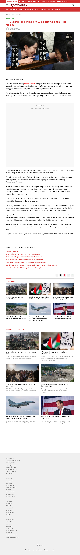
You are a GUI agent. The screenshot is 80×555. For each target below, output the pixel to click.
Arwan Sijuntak (14, 28)
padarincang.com (11, 469)
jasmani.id (9, 526)
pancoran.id (9, 481)
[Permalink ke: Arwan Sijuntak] (7, 29)
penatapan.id (10, 512)
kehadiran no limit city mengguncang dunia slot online (23, 433)
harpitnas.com (10, 485)
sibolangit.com (10, 463)
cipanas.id (9, 501)
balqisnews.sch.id (11, 530)
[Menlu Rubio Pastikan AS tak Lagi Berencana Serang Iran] (63, 309)
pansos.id (9, 533)
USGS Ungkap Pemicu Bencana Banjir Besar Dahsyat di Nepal (26, 262)
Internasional (10, 19)
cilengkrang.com (11, 471)
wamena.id (9, 508)
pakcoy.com (10, 494)
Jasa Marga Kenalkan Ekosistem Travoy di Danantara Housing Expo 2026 (33, 1)
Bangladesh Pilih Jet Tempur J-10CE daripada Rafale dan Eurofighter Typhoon (31, 265)
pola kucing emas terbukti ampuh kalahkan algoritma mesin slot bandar (28, 438)
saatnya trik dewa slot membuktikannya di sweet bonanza (24, 442)
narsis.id (8, 490)
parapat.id (9, 510)
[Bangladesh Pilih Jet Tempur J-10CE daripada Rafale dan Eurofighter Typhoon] (40, 309)
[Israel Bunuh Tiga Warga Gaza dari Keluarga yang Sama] (63, 289)
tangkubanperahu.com (13, 460)
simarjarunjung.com (12, 537)
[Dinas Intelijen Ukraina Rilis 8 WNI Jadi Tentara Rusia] (16, 289)
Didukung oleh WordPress (33, 550)
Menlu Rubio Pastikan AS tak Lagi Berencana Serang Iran (24, 268)
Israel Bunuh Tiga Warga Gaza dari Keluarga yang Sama (24, 260)
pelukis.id (9, 479)
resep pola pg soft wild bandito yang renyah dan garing (23, 440)
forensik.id (9, 522)
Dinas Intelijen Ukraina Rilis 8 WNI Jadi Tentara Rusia (23, 254)
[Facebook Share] (57, 275)
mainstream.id (10, 519)
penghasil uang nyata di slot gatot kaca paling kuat (22, 436)
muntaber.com (10, 496)
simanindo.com (11, 467)
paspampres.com (11, 535)
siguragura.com (11, 465)
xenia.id (8, 506)
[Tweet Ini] (60, 275)
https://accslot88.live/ (12, 447)
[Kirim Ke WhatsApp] (72, 275)
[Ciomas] (19, 5)
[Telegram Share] (68, 275)
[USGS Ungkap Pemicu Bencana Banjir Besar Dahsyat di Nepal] (16, 309)
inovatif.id (9, 503)
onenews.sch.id (11, 487)
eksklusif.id (9, 528)
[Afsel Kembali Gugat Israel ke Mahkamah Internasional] (40, 289)
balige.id (8, 514)
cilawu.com (9, 524)
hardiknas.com (10, 492)
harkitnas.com (10, 458)
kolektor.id (9, 474)
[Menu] (7, 5)
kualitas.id (9, 483)
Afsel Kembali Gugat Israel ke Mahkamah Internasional (24, 257)
